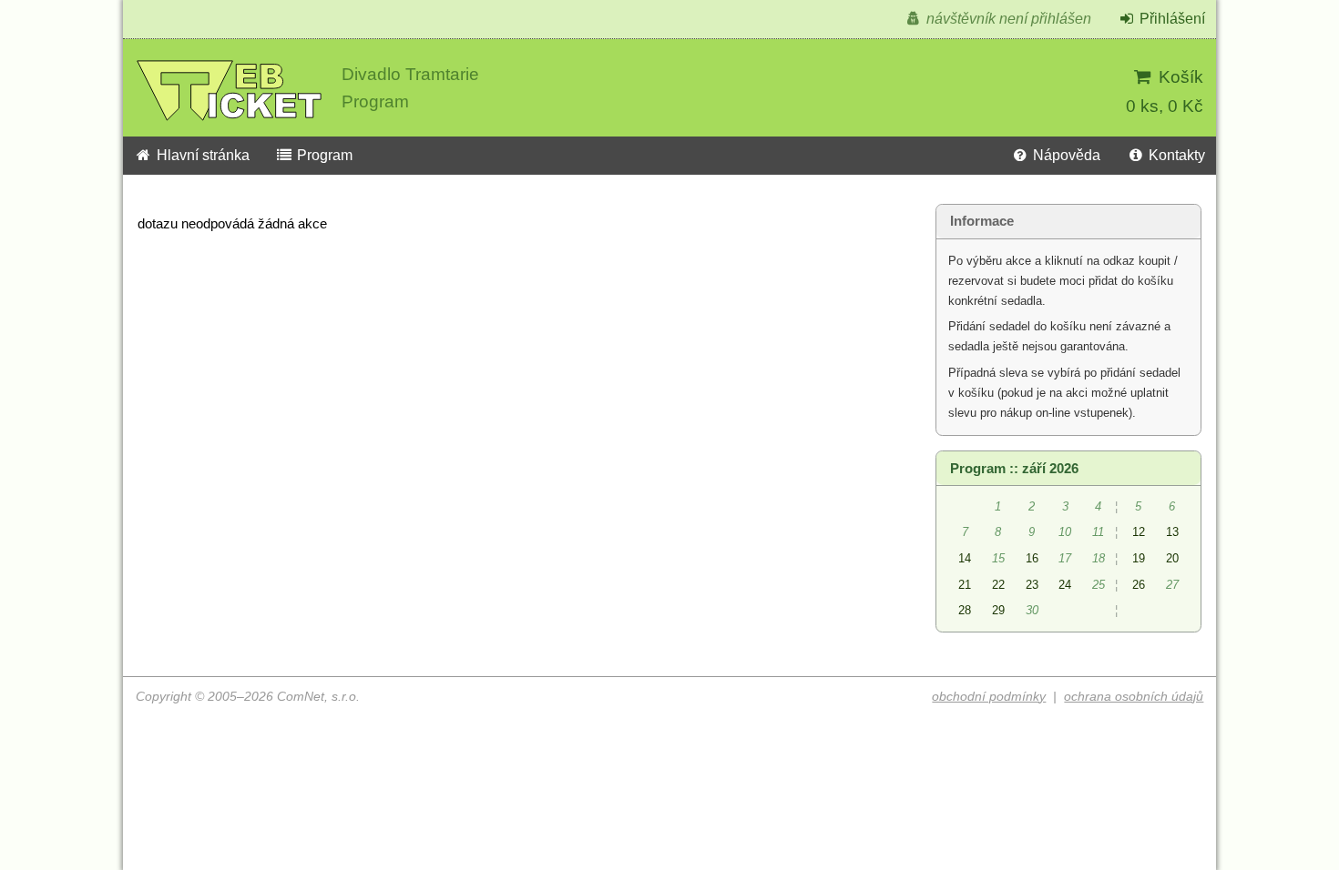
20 (1172, 558)
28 (964, 610)
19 (1138, 558)
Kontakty (1175, 155)
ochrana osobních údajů (1133, 696)
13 (1172, 532)
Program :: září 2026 (1014, 468)
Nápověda (1064, 155)
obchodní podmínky (989, 696)
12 (1138, 532)
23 (1032, 585)
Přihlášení (1170, 18)
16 (1032, 558)
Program (323, 155)
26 (1138, 585)
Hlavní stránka (201, 155)
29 (998, 610)
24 (1064, 585)
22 (998, 585)
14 (964, 558)
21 (964, 585)
